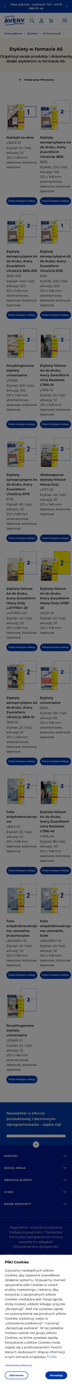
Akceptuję (56, 1375)
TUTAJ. (52, 1357)
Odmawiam (16, 1375)
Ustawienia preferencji (18, 1365)
